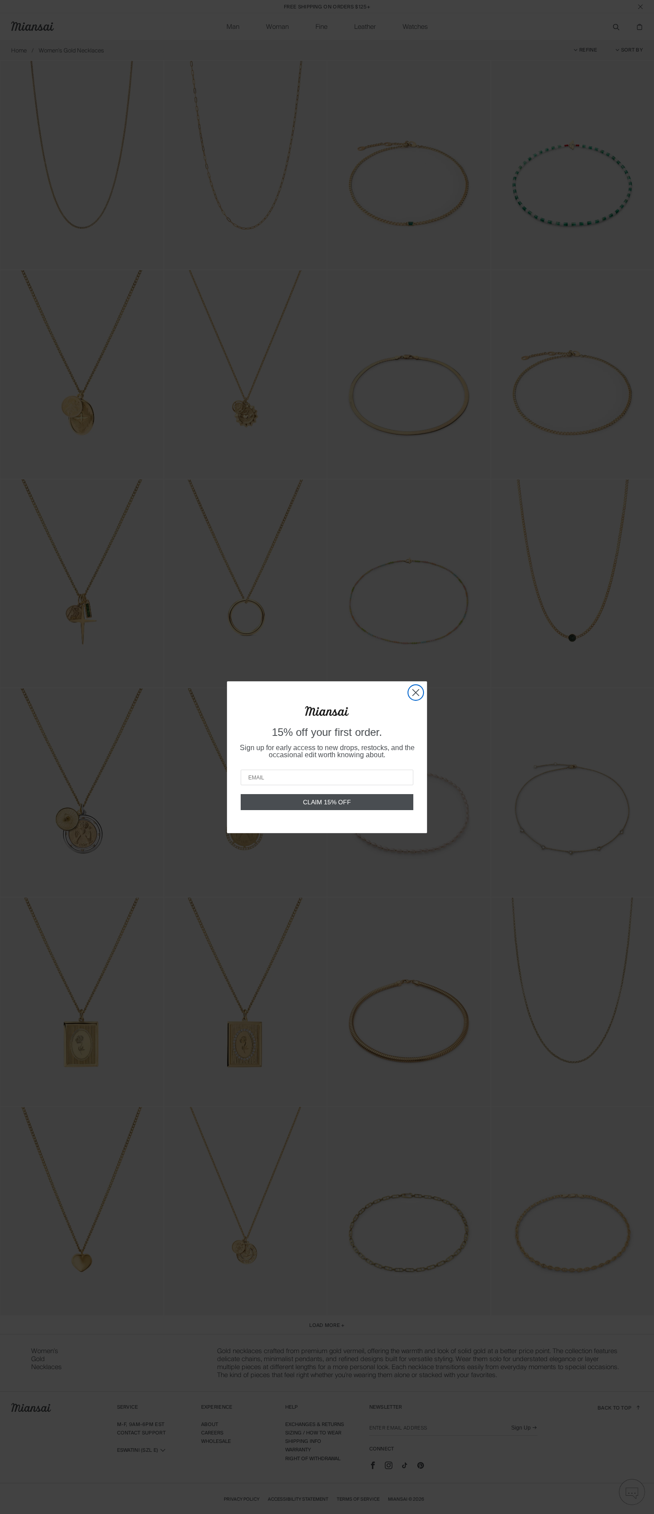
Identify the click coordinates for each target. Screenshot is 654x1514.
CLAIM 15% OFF (327, 802)
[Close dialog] (416, 692)
